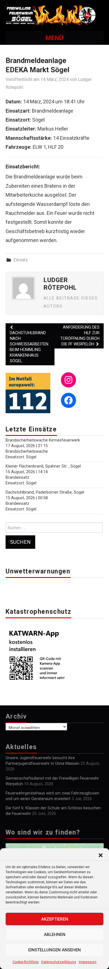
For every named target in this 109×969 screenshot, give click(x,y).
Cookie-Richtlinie (26, 962)
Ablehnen (54, 934)
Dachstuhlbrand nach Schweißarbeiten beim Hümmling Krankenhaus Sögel (29, 347)
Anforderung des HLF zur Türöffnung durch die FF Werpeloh (79, 336)
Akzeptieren (54, 919)
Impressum (87, 962)
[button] (100, 855)
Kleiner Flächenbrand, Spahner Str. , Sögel (43, 466)
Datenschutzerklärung (58, 962)
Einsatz (20, 259)
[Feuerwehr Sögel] (55, 15)
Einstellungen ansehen (54, 949)
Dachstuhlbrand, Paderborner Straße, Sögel (45, 492)
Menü (54, 37)
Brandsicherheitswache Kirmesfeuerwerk (43, 440)
